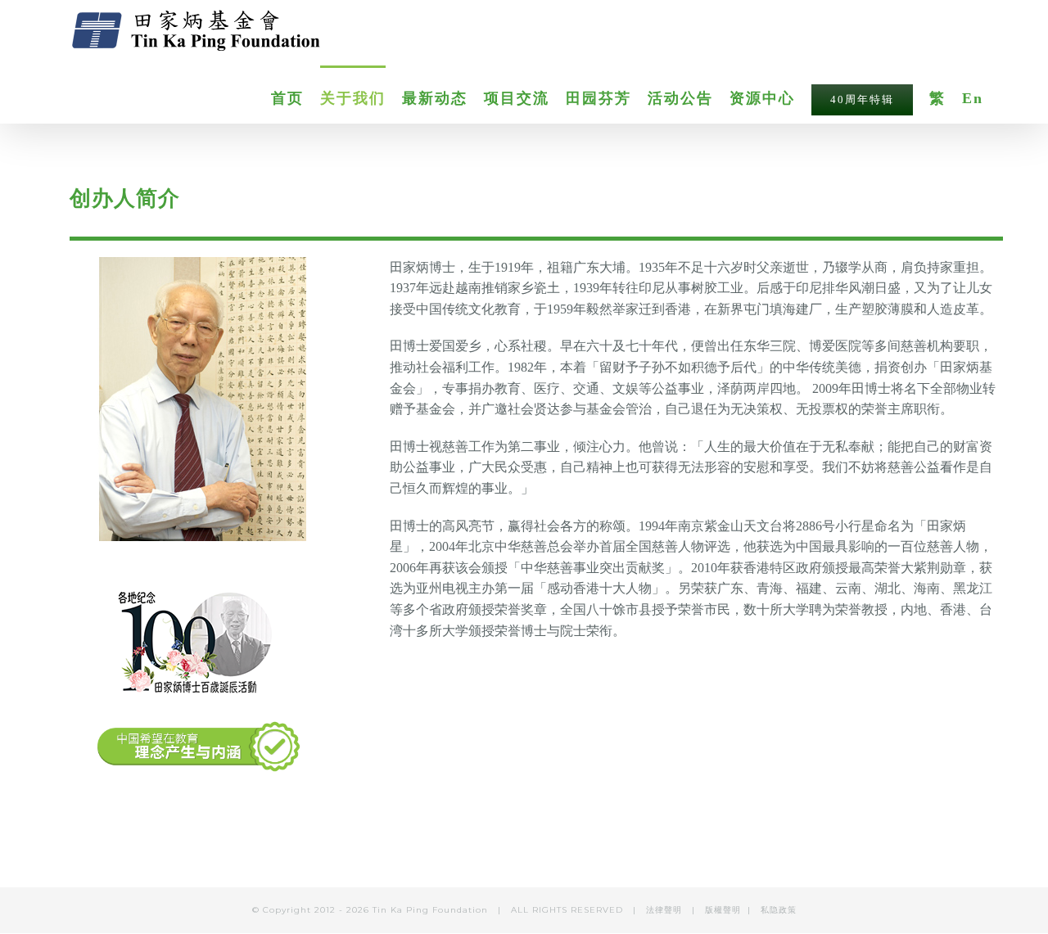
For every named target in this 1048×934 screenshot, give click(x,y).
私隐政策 (779, 909)
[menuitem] (295, 97)
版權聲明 (723, 909)
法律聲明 (665, 909)
